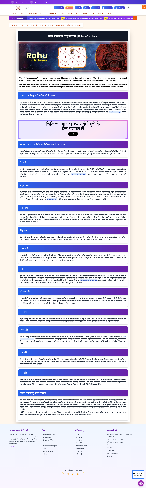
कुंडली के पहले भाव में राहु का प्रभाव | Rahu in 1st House (65, 25)
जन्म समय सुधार (79, 448)
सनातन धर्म (100, 13)
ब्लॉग (94, 13)
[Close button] (134, 18)
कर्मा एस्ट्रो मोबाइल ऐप (48, 451)
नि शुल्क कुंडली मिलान (48, 440)
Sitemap (110, 456)
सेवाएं (77, 13)
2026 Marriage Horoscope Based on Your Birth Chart (64, 18)
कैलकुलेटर (62, 13)
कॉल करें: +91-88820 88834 (115, 442)
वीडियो (44, 454)
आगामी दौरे (45, 448)
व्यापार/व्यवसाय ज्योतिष (81, 445)
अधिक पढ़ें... (12, 446)
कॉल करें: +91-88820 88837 (115, 439)
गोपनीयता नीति (110, 450)
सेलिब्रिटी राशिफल (33, 13)
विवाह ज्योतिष (79, 443)
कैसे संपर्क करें (110, 447)
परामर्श (77, 434)
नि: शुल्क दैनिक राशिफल (48, 434)
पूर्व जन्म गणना (79, 451)
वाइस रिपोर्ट (78, 440)
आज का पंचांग (46, 443)
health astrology (115, 112)
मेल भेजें (109, 445)
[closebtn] (144, 7)
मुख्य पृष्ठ (14, 13)
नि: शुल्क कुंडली (46, 437)
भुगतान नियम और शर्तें (112, 453)
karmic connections (78, 174)
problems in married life (88, 280)
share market (51, 199)
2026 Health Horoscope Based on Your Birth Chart (107, 18)
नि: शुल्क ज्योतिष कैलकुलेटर (49, 445)
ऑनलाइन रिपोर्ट (79, 437)
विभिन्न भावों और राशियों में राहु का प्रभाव (36, 25)
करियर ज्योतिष (79, 454)
